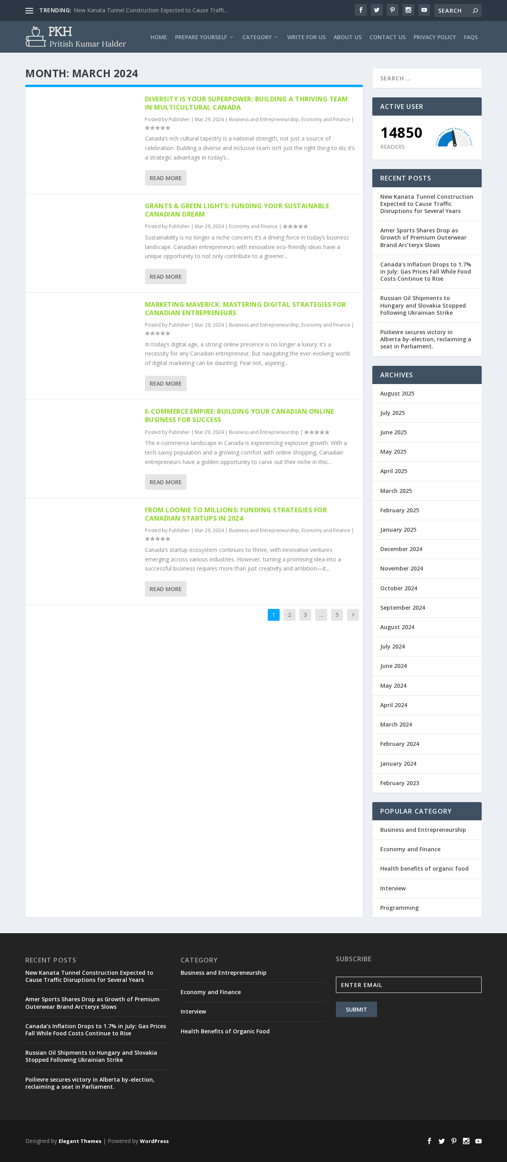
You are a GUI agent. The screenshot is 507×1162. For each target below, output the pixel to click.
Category (257, 37)
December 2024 (401, 549)
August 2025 (397, 393)
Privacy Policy (435, 37)
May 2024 (393, 685)
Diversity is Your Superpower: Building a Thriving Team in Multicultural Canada (246, 103)
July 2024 (392, 646)
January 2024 (398, 763)
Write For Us (306, 37)
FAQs (471, 37)
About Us (348, 37)
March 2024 (396, 724)
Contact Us (388, 37)
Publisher (179, 119)
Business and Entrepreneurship (264, 119)
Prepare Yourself (201, 37)
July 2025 (392, 412)
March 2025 (396, 490)
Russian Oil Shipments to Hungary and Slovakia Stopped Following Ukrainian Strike (423, 305)
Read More (166, 178)
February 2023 (399, 783)
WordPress (154, 1141)
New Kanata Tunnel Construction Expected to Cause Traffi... (150, 10)
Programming (399, 907)
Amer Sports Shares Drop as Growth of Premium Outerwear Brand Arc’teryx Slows (423, 237)
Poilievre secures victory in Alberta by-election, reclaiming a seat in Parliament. (425, 339)
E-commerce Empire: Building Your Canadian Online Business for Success (239, 415)
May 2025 (393, 451)
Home (159, 37)
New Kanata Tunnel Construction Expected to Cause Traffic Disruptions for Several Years (426, 204)
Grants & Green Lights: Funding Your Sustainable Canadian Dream (237, 210)
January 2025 (398, 529)
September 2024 (402, 607)
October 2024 (398, 588)
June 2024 (393, 665)
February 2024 (399, 743)
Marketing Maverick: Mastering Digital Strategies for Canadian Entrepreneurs (245, 308)
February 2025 (399, 510)
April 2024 (393, 705)
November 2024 (401, 568)
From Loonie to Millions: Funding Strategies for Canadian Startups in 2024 (236, 514)
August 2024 (397, 627)
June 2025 (393, 432)
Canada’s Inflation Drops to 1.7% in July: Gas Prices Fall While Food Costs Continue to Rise (425, 271)
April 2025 (393, 471)
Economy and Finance (325, 119)
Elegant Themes (80, 1141)
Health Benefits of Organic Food (225, 1031)
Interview (393, 888)
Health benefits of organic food (424, 868)
